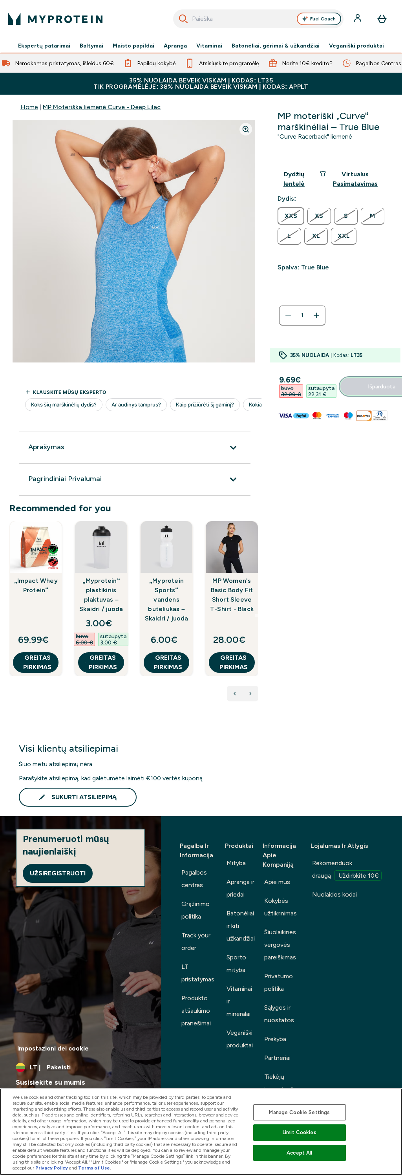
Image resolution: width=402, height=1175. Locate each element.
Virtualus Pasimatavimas (355, 179)
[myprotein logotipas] (55, 19)
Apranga (175, 45)
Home (29, 107)
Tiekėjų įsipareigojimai (283, 1083)
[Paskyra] (358, 18)
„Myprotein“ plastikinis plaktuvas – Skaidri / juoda (101, 594)
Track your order (195, 941)
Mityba (236, 863)
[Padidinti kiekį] (316, 315)
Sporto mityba (236, 963)
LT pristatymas (197, 973)
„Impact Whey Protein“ (36, 585)
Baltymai (91, 45)
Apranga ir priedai (240, 888)
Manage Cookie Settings (299, 1112)
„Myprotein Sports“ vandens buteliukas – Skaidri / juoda (166, 599)
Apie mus (277, 882)
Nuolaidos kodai (334, 894)
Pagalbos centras (194, 878)
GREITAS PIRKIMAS (37, 662)
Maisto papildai (133, 45)
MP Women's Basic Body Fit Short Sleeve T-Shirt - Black (232, 594)
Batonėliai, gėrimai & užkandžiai (276, 45)
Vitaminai (209, 45)
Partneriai (277, 1057)
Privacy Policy (51, 1168)
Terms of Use (94, 1168)
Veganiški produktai (356, 45)
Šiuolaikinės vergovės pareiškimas (280, 945)
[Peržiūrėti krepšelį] (382, 19)
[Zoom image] (245, 129)
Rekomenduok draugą (345, 869)
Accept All (299, 1153)
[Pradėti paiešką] (183, 18)
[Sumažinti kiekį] (288, 315)
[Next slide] (256, 615)
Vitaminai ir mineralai (239, 1001)
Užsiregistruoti (58, 873)
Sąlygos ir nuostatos (279, 1013)
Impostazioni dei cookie (53, 1048)
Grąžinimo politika (195, 910)
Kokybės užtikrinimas (280, 907)
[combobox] (258, 18)
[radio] (291, 216)
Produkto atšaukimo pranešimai (196, 1011)
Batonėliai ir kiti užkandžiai (241, 926)
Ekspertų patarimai (44, 45)
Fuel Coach (323, 19)
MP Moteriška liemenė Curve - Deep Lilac (102, 107)
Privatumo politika (278, 982)
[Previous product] (235, 693)
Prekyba (275, 1039)
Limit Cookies (299, 1132)
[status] (302, 315)
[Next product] (250, 693)
